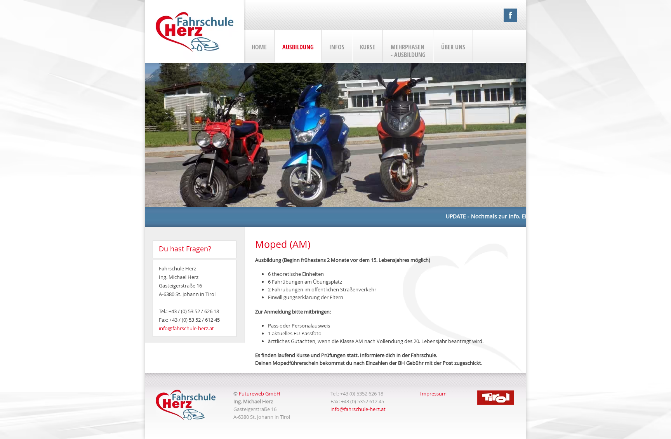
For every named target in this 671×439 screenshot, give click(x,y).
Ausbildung (298, 47)
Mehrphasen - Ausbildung (408, 51)
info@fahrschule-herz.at (186, 328)
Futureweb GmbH (259, 393)
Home (259, 47)
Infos (336, 47)
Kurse (367, 47)
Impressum (433, 393)
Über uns (453, 47)
